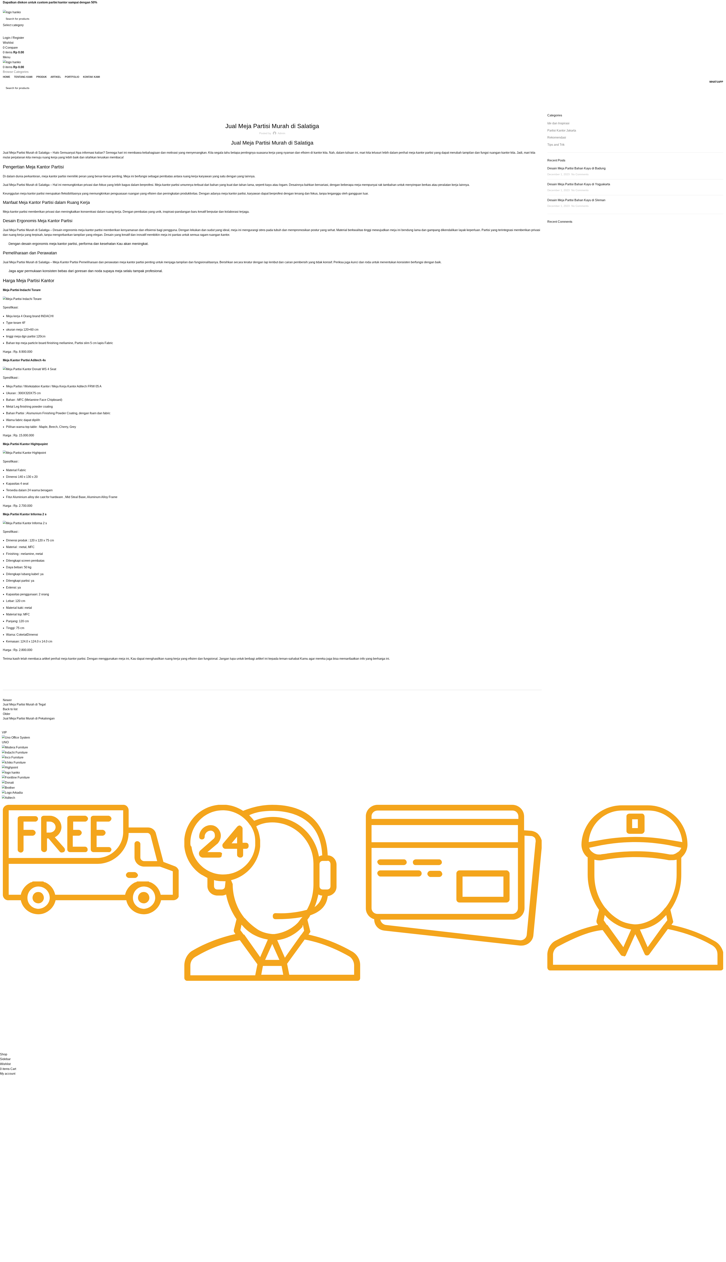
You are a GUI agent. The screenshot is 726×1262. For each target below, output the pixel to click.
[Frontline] (16, 777)
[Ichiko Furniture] (14, 762)
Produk (6, 1022)
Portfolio (7, 1035)
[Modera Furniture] (15, 747)
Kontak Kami (9, 1041)
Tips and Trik (556, 144)
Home (6, 111)
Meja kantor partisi (15, 211)
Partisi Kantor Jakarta (274, 115)
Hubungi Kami (300, 1009)
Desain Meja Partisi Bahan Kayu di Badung (576, 168)
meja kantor (49, 176)
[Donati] (8, 782)
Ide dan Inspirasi (22, 111)
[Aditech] (8, 797)
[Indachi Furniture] (15, 752)
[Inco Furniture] (12, 757)
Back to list (10, 709)
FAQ (295, 1016)
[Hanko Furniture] (11, 772)
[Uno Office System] (16, 737)
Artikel (5, 1029)
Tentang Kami (10, 1016)
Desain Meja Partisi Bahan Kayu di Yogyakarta (578, 184)
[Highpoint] (10, 767)
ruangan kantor (499, 152)
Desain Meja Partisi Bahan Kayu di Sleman (576, 200)
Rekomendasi (299, 115)
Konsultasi (298, 1029)
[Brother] (8, 787)
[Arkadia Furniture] (12, 792)
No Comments (580, 174)
